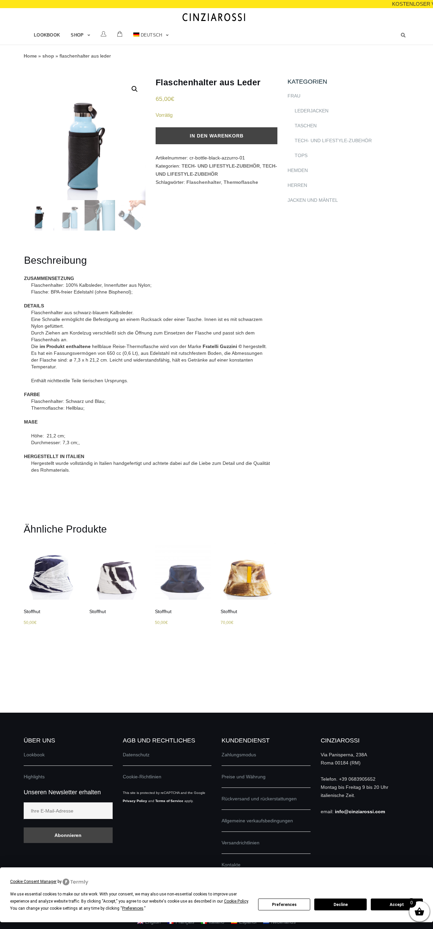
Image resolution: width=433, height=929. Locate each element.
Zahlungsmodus (239, 754)
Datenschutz (136, 754)
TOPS (301, 155)
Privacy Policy (135, 801)
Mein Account (103, 34)
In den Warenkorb (217, 135)
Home (30, 56)
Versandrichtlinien (240, 842)
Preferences (284, 904)
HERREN (297, 185)
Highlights (34, 776)
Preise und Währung (244, 776)
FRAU (294, 96)
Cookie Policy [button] (236, 901)
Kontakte (231, 864)
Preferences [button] (132, 908)
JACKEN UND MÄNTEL (313, 200)
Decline (341, 904)
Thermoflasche (241, 182)
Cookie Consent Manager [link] (33, 881)
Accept (397, 904)
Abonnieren (68, 835)
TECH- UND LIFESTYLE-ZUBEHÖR (221, 166)
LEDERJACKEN (311, 110)
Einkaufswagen (119, 34)
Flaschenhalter (203, 182)
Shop (77, 35)
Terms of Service (169, 801)
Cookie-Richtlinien (142, 776)
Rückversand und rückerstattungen (259, 798)
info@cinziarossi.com (360, 811)
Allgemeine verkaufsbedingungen (257, 820)
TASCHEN (306, 125)
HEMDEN (298, 170)
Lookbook (47, 35)
